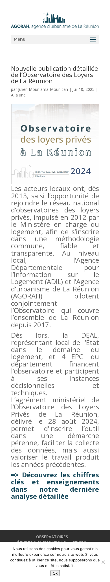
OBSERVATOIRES (52, 536)
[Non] (103, 562)
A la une (18, 95)
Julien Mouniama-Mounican (43, 89)
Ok (55, 573)
